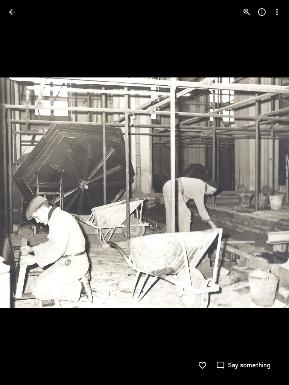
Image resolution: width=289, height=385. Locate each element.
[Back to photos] (12, 12)
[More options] (276, 12)
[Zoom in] (246, 12)
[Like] (202, 365)
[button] (21, 192)
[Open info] (261, 12)
